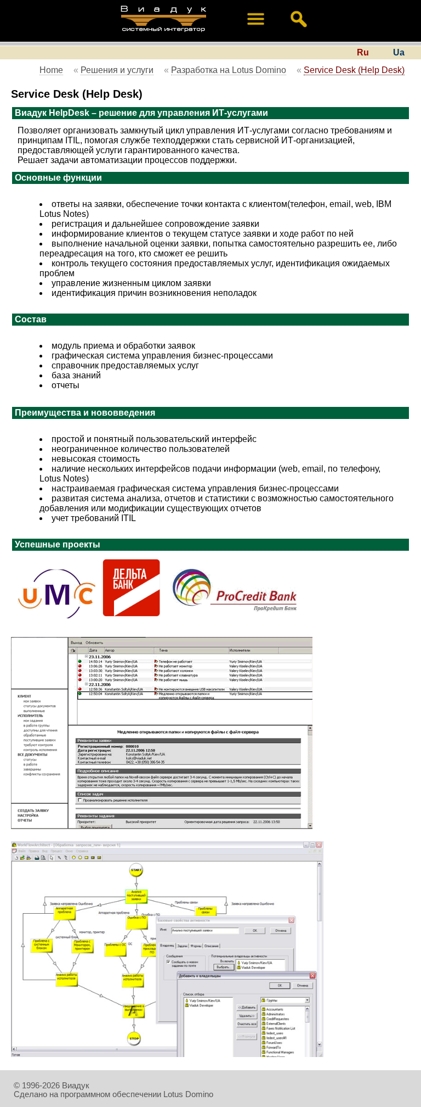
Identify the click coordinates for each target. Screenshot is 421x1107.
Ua (399, 52)
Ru (363, 52)
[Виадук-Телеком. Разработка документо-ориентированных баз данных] (163, 33)
